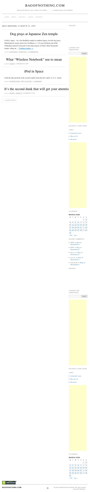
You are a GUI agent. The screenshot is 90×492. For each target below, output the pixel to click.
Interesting (15, 81)
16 (86, 225)
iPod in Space (33, 71)
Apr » (76, 235)
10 (70, 225)
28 (81, 230)
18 (73, 227)
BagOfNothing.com (45, 5)
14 (81, 225)
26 (75, 230)
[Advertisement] (77, 90)
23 (86, 227)
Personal (14, 52)
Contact (22, 17)
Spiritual (23, 52)
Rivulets (74, 139)
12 (75, 225)
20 (78, 227)
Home (7, 17)
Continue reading (26, 48)
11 (73, 225)
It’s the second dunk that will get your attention (37, 88)
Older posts (9, 100)
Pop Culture (26, 81)
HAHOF (30, 17)
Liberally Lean (76, 133)
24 (70, 230)
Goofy (12, 64)
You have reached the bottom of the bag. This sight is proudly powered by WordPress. (70, 488)
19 (75, 227)
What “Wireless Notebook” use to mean (34, 59)
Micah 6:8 (74, 136)
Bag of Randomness (76, 243)
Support (39, 17)
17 (70, 227)
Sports (19, 93)
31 (70, 233)
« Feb (70, 235)
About (13, 17)
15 (84, 225)
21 (81, 227)
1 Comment (37, 81)
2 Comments (33, 52)
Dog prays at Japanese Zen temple (34, 33)
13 (78, 225)
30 (86, 230)
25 (73, 230)
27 (78, 230)
